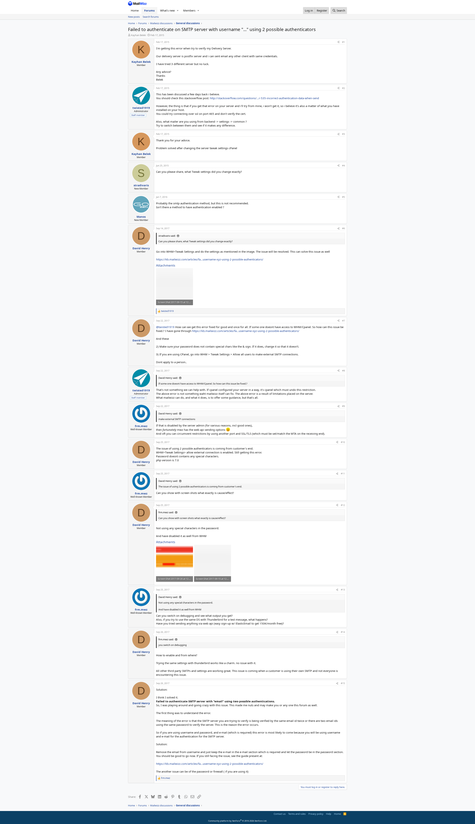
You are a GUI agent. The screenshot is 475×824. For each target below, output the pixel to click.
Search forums (151, 16)
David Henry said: (168, 377)
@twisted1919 (165, 327)
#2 (343, 88)
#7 (343, 320)
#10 (343, 442)
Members (189, 10)
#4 (343, 165)
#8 (343, 370)
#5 (343, 197)
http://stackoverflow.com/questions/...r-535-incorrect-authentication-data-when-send (264, 98)
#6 (343, 228)
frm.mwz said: (166, 512)
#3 (343, 134)
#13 (343, 589)
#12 (343, 505)
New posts (134, 16)
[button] (177, 10)
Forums (149, 10)
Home (135, 10)
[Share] (338, 42)
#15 (343, 683)
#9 (343, 406)
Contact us (280, 813)
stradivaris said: (167, 235)
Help (328, 813)
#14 (343, 632)
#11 (343, 473)
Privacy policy (315, 813)
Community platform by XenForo (237, 820)
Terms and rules (297, 813)
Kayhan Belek (138, 35)
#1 (343, 42)
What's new (167, 10)
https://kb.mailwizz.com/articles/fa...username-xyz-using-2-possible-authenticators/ (209, 259)
